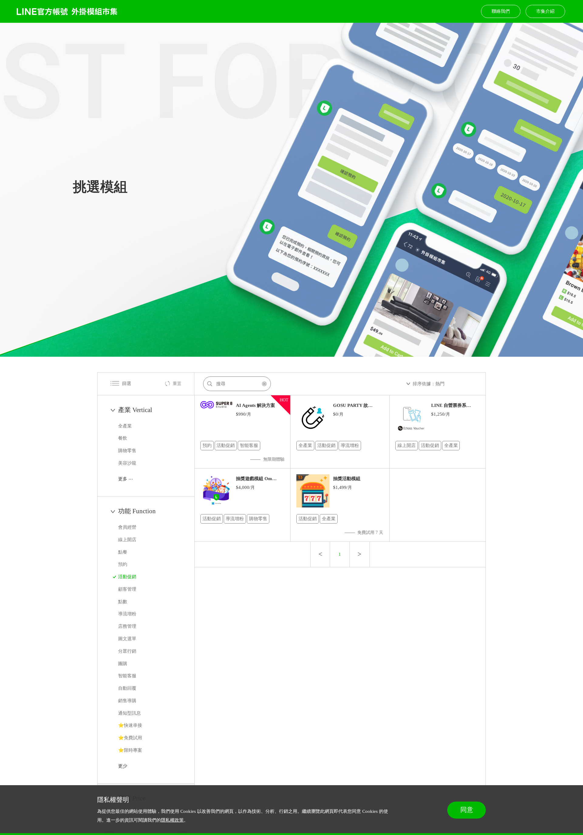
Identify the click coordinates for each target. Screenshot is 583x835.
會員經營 (128, 527)
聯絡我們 (501, 11)
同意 (466, 809)
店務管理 (128, 626)
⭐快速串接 (130, 725)
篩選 (126, 383)
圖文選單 (128, 638)
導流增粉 (128, 614)
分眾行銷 (128, 651)
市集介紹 (545, 11)
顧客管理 (128, 589)
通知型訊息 (130, 713)
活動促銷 (128, 576)
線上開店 (128, 539)
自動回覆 (128, 688)
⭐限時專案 (130, 750)
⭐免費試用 (130, 737)
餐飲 (123, 438)
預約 (123, 564)
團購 (123, 663)
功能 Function (137, 511)
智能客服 (128, 676)
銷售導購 (128, 700)
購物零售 (128, 450)
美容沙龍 (128, 463)
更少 (122, 765)
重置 (177, 383)
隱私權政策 (172, 820)
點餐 (123, 552)
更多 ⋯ (125, 478)
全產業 (125, 425)
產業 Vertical (135, 410)
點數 (123, 601)
